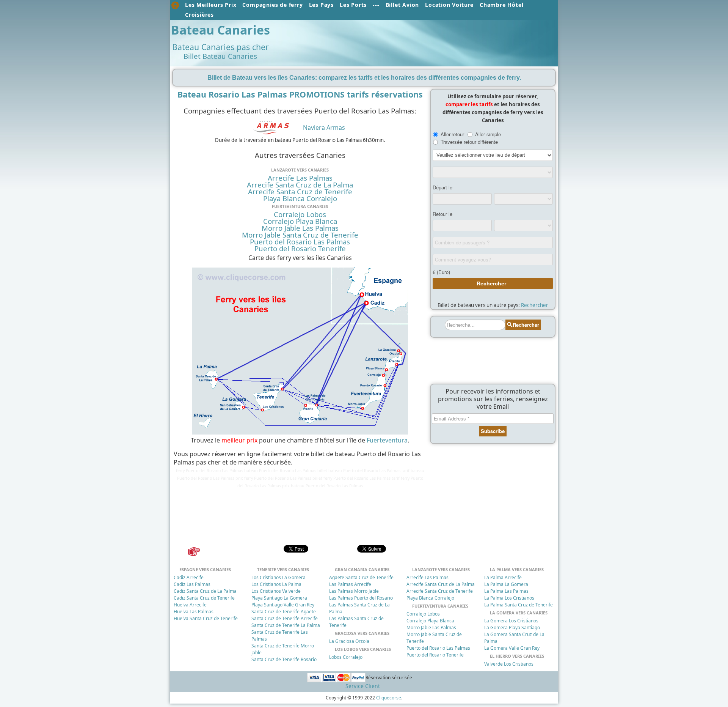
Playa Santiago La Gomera (279, 598)
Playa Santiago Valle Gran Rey (282, 605)
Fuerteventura (387, 440)
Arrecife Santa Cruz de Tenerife (300, 191)
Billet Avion (402, 4)
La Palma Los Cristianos (509, 598)
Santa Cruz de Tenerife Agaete (283, 611)
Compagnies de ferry (272, 4)
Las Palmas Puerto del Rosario (361, 598)
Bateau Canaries (220, 30)
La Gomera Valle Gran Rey (512, 648)
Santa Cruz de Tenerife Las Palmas (279, 635)
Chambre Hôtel (501, 4)
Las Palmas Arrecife (350, 584)
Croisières (199, 14)
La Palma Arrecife (503, 577)
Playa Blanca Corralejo (300, 198)
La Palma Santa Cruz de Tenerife (518, 605)
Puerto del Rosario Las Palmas (300, 241)
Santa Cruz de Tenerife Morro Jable (282, 649)
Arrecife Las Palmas (300, 178)
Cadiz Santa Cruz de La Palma (205, 591)
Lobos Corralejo (345, 657)
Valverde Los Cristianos (508, 664)
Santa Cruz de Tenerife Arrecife (284, 618)
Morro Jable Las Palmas (300, 228)
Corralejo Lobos (300, 214)
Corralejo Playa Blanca (300, 221)
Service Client (362, 686)
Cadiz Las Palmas (192, 584)
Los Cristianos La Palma (276, 584)
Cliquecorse (388, 697)
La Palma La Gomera (506, 584)
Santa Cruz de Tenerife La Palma (285, 625)
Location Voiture (449, 4)
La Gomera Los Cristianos (511, 620)
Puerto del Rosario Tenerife (300, 248)
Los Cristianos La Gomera (278, 577)
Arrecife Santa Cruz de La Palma (300, 184)
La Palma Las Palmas (506, 591)
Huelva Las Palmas (193, 611)
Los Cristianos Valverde (276, 591)
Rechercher (534, 305)
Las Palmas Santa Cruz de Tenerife (356, 621)
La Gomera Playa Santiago (512, 627)
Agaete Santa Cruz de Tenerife (361, 577)
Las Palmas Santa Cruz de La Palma (359, 608)
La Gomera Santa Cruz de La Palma (514, 637)
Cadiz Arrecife (189, 577)
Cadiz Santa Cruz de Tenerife (204, 598)
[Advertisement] (413, 41)
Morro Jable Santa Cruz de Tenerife (300, 234)
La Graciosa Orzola (349, 641)
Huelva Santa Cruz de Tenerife (206, 618)
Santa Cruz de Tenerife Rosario (284, 659)
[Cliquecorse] (175, 5)
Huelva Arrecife (190, 605)
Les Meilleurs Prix (210, 4)
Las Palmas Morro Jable (354, 591)
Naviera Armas (324, 127)
